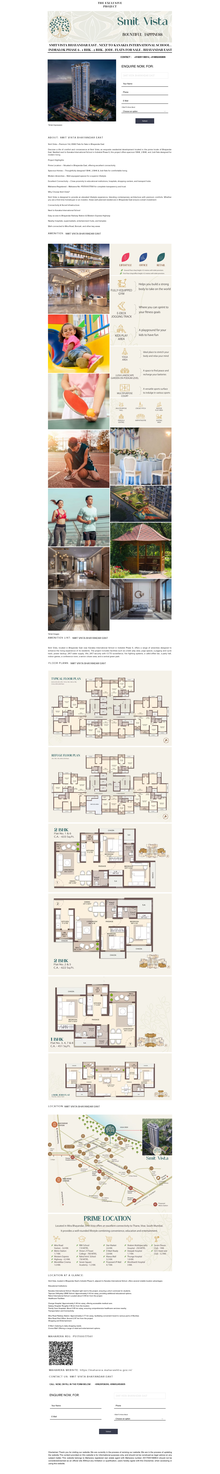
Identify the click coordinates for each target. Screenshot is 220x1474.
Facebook (70, 1463)
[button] (82, 90)
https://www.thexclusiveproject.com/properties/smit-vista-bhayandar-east (80, 1449)
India (106, 1463)
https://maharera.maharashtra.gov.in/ (106, 1370)
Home (87, 1463)
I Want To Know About (128, 107)
